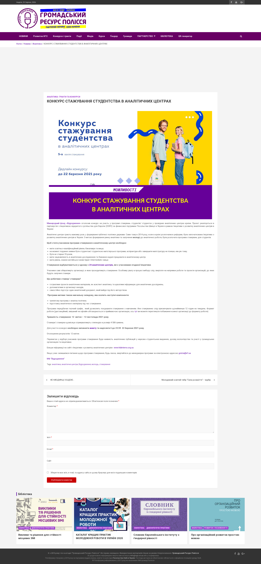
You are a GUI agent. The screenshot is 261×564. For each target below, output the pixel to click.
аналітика (56, 364)
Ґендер (114, 36)
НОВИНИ (23, 36)
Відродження (85, 364)
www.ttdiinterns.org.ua (123, 347)
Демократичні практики (42, 528)
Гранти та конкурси (69, 97)
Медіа (90, 36)
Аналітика (52, 97)
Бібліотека (24, 528)
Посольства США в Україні (124, 558)
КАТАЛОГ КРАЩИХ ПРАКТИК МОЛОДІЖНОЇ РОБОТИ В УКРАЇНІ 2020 (99, 536)
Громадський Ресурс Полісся (185, 553)
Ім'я (49, 437)
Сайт (49, 461)
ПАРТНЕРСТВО (145, 36)
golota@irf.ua (185, 353)
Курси (102, 36)
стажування (104, 364)
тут (135, 311)
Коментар (52, 406)
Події (79, 36)
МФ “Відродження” (56, 359)
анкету (93, 328)
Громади (127, 36)
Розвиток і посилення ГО (216, 528)
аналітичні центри (70, 364)
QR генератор (185, 36)
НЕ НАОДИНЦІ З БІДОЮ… (62, 380)
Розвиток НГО (40, 36)
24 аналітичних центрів (101, 265)
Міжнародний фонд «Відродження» (64, 223)
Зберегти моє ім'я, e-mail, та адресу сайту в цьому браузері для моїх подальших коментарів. (94, 472)
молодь (95, 364)
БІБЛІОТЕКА (167, 36)
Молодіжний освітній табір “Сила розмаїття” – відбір (186, 380)
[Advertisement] (130, 68)
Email (50, 449)
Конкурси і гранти (62, 36)
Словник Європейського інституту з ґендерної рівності (156, 536)
